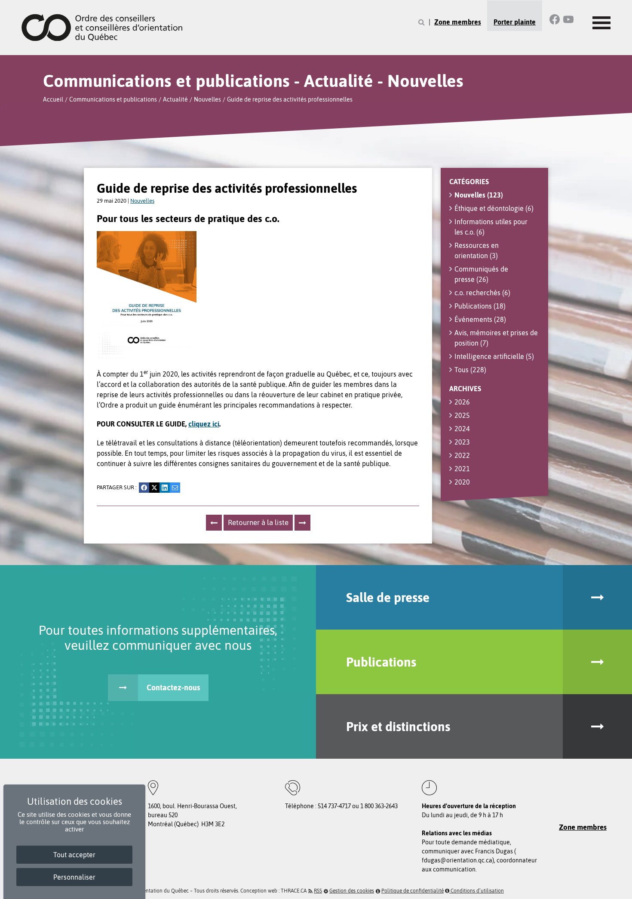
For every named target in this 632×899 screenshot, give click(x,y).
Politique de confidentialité (412, 891)
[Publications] (597, 662)
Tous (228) (470, 370)
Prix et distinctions (398, 726)
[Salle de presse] (597, 597)
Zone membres (457, 22)
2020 (462, 482)
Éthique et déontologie (494, 208)
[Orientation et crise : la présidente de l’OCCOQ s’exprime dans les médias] (302, 523)
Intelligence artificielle (494, 356)
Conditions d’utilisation (476, 891)
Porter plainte (515, 22)
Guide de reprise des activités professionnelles (290, 99)
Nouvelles (207, 99)
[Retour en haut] (623, 890)
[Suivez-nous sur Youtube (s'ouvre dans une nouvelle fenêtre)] (568, 19)
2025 (462, 415)
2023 (462, 442)
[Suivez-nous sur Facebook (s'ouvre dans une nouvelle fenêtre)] (554, 19)
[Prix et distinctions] (597, 726)
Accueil (53, 99)
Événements (480, 319)
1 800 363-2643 (379, 806)
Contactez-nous (173, 687)
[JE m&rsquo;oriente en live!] (214, 523)
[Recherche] (421, 22)
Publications (480, 306)
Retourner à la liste (258, 522)
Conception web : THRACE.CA (273, 891)
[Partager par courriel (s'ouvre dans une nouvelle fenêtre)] (175, 487)
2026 (462, 402)
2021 (462, 469)
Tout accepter (74, 855)
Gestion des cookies (351, 891)
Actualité (175, 99)
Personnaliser (74, 877)
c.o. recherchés (482, 293)
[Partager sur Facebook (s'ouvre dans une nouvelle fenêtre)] (144, 487)
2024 (462, 429)
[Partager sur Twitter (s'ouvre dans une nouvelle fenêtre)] (154, 487)
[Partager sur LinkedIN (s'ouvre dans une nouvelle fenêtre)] (165, 487)
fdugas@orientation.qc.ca (457, 860)
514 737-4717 (334, 806)
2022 (462, 455)
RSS (318, 891)
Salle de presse (388, 597)
